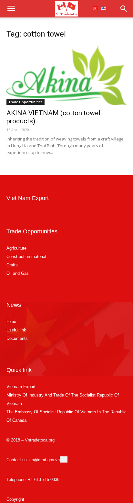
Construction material (26, 256)
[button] (124, 8)
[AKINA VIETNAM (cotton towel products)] (66, 75)
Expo (11, 321)
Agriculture (16, 248)
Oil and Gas (17, 273)
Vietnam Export (21, 386)
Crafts (12, 265)
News (13, 305)
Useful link (16, 330)
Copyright (15, 499)
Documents (17, 338)
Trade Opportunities (25, 102)
